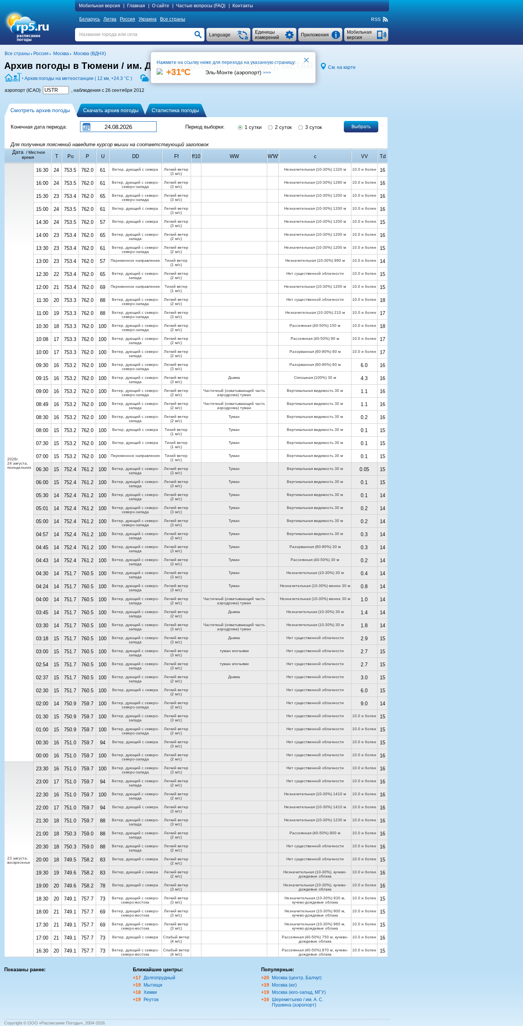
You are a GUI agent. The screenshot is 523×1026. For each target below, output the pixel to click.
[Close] (307, 61)
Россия (127, 19)
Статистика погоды (175, 110)
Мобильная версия (99, 5)
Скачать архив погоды (111, 110)
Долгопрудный (159, 977)
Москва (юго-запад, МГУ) (299, 992)
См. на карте (342, 67)
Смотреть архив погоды (40, 110)
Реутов (151, 999)
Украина (148, 19)
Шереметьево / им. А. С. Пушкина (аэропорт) (298, 1002)
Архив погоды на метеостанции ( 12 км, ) (78, 78)
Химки (150, 992)
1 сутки (252, 127)
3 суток (313, 127)
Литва (109, 19)
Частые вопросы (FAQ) (201, 5)
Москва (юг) (284, 985)
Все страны (172, 19)
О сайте (160, 5)
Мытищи (153, 985)
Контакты (242, 5)
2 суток (282, 127)
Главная (136, 5)
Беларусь (89, 19)
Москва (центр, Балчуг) (297, 977)
